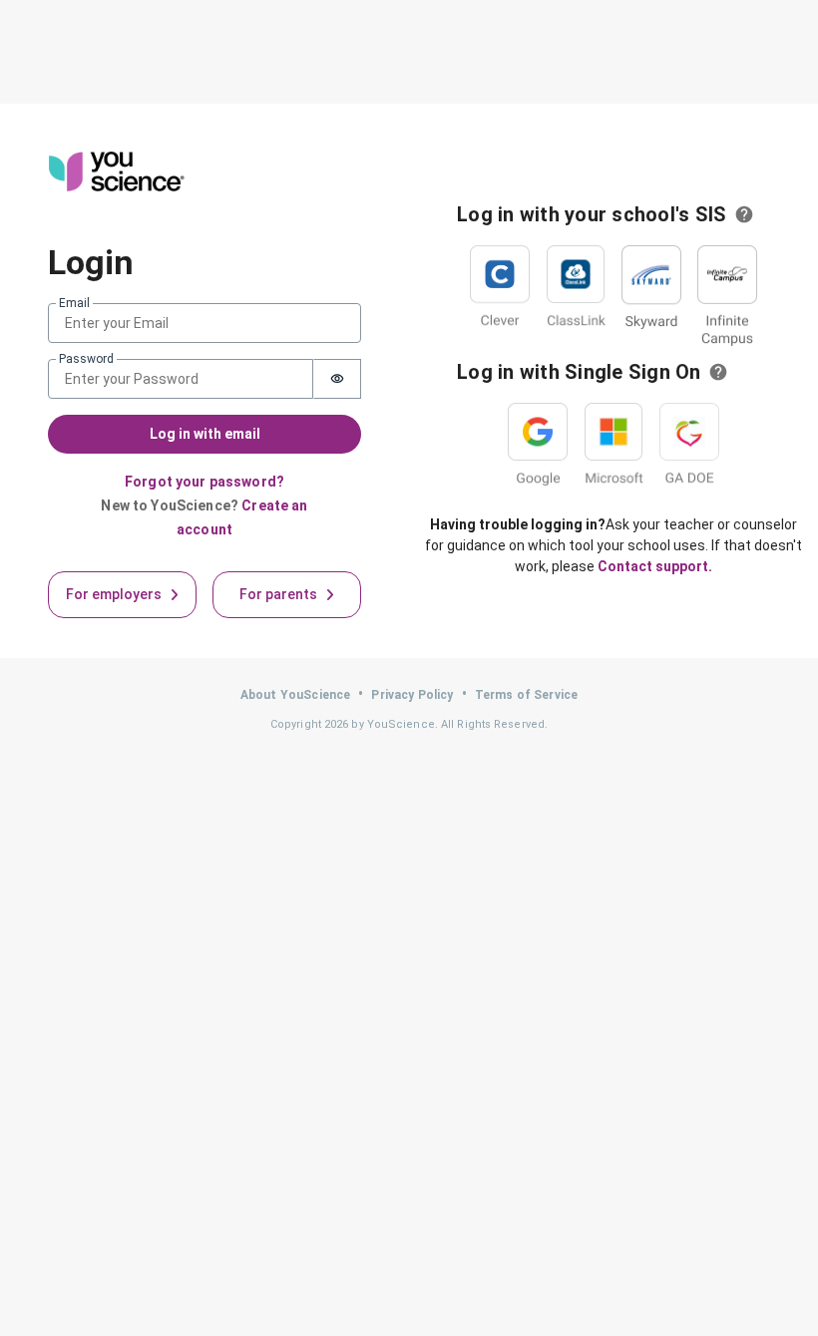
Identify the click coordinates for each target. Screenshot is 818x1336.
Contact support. (655, 566)
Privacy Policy (412, 695)
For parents (278, 594)
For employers (114, 594)
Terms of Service (526, 695)
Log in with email (205, 434)
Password (86, 359)
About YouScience (295, 695)
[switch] (337, 379)
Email (74, 303)
